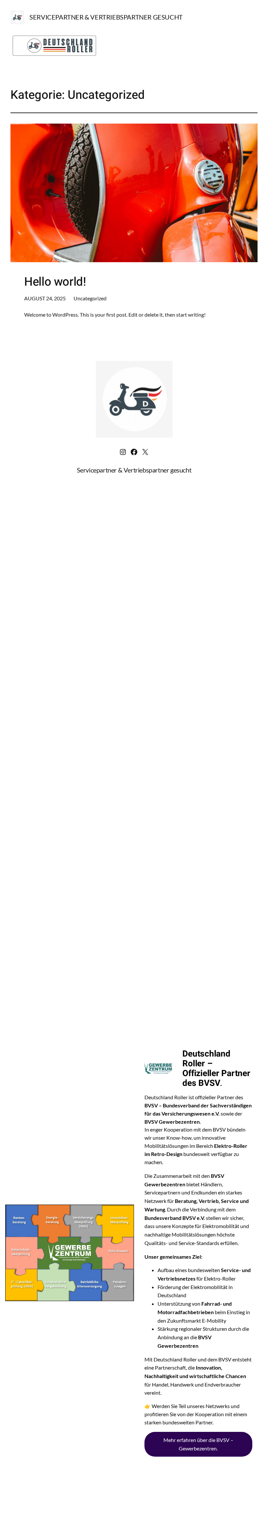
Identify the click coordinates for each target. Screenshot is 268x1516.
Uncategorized (90, 298)
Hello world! (55, 282)
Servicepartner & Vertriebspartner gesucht (106, 17)
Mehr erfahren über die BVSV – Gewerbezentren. (198, 1444)
